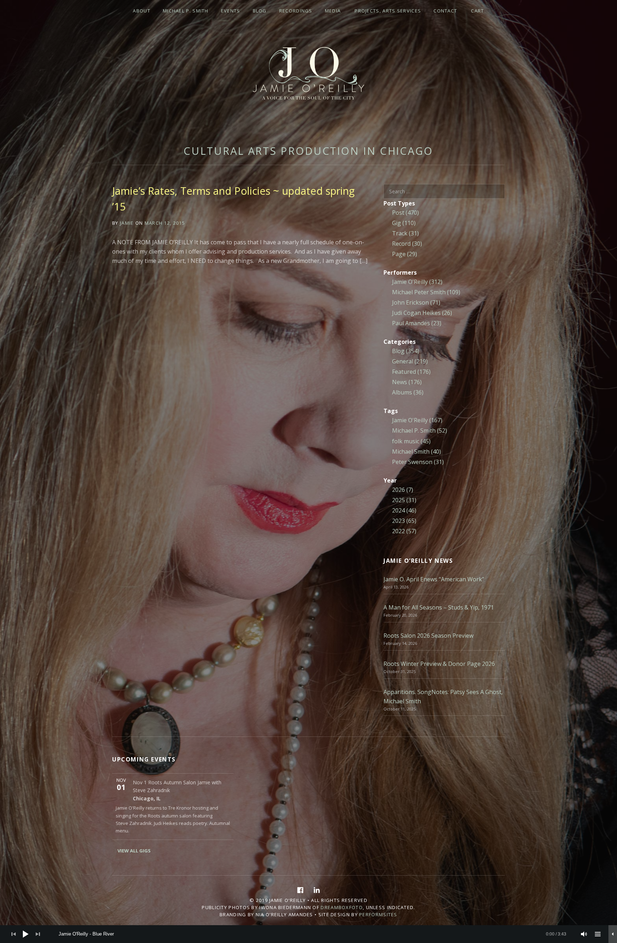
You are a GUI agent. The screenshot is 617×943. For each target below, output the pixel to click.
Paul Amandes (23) (416, 323)
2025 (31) (404, 500)
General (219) (410, 361)
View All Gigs (134, 850)
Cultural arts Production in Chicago (308, 151)
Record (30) (407, 244)
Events (230, 10)
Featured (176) (411, 372)
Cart (477, 10)
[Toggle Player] (612, 934)
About (141, 10)
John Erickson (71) (416, 302)
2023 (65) (404, 521)
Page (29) (404, 254)
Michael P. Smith (186, 10)
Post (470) (405, 212)
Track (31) (405, 233)
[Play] (25, 934)
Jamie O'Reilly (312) (417, 282)
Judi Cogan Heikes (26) (422, 313)
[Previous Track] (13, 934)
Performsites (378, 914)
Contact (445, 10)
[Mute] (584, 934)
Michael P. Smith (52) (419, 430)
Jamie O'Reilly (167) (417, 420)
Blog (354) (405, 351)
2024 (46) (404, 510)
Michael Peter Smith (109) (426, 292)
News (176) (407, 382)
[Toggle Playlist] (597, 934)
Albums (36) (407, 392)
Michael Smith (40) (416, 451)
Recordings (295, 10)
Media (333, 10)
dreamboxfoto (342, 907)
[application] (308, 934)
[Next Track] (38, 934)
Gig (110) (404, 223)
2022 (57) (404, 531)
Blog (260, 10)
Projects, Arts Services (388, 10)
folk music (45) (411, 441)
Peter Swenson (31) (418, 462)
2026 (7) (402, 490)
